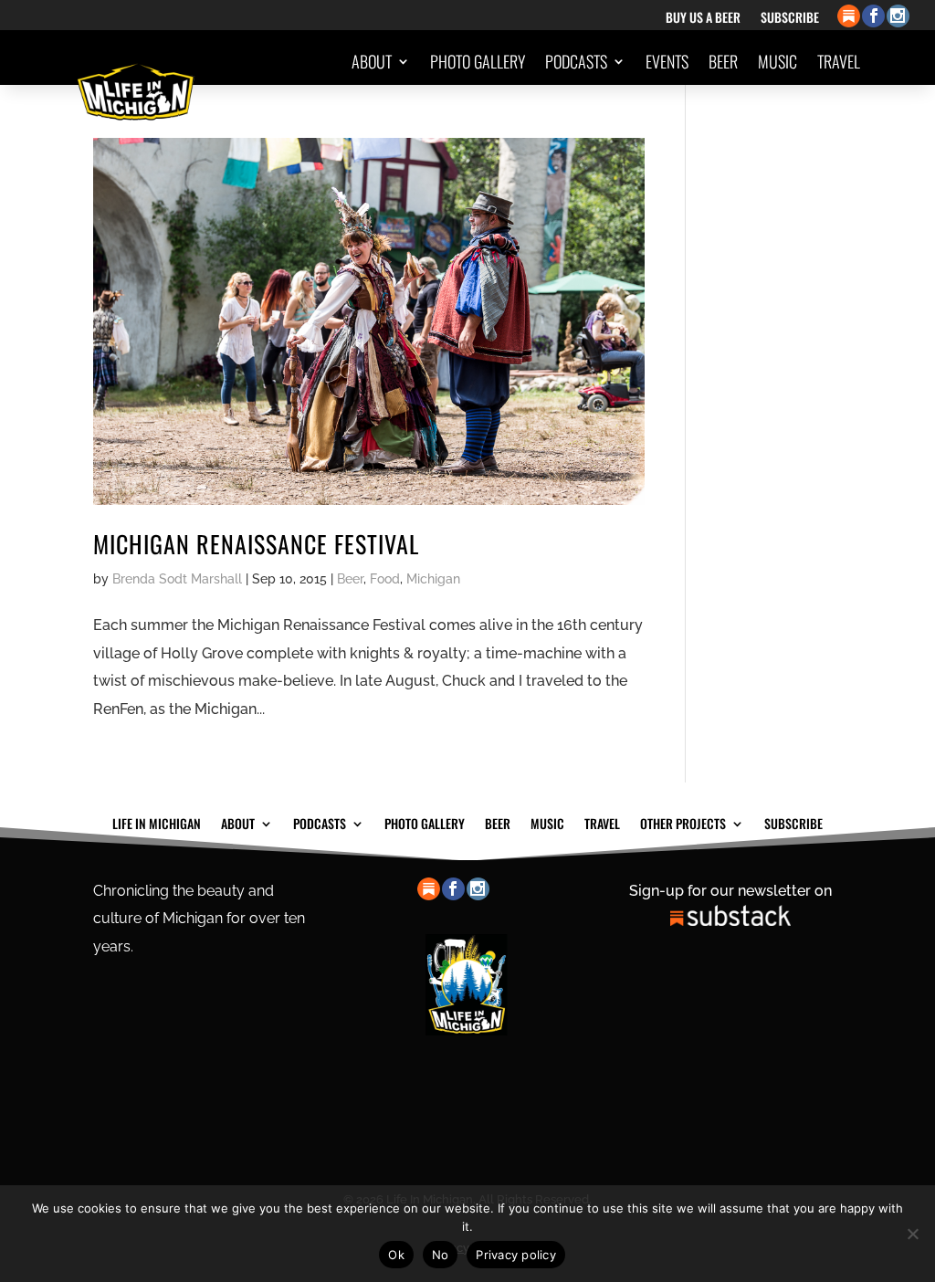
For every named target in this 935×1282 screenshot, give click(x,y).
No (440, 1254)
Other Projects (792, 130)
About (372, 61)
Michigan (433, 579)
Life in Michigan (156, 822)
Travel (838, 61)
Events (667, 61)
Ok (396, 1254)
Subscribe (790, 18)
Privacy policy (516, 1254)
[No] (912, 1233)
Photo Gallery (477, 61)
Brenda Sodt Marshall (177, 579)
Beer (723, 61)
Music (777, 61)
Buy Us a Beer (703, 18)
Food (385, 579)
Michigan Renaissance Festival (256, 544)
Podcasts (576, 61)
